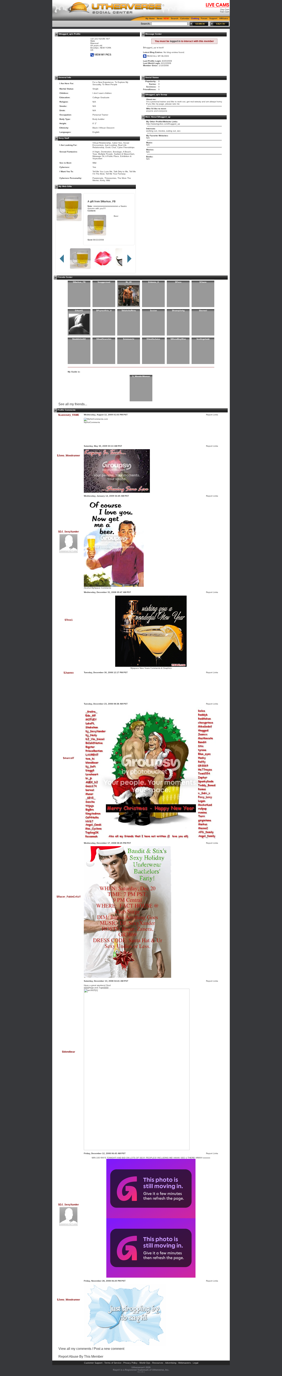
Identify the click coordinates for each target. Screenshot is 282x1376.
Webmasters (184, 1363)
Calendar (184, 18)
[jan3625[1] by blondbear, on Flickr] (137, 1149)
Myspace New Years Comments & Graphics (151, 668)
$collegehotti (203, 339)
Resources (157, 1363)
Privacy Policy (130, 1363)
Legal (195, 1363)
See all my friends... (72, 404)
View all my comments (74, 1348)
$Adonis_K (153, 282)
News (159, 18)
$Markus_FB (108, 201)
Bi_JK (129, 282)
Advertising (170, 1363)
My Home (150, 18)
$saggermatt (104, 282)
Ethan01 (79, 310)
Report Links (212, 415)
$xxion (153, 310)
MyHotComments (92, 422)
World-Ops (144, 1363)
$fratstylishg (178, 310)
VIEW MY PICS (102, 54)
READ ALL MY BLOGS (157, 56)
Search (174, 18)
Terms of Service (112, 1363)
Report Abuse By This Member (80, 1356)
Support (213, 18)
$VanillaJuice (153, 339)
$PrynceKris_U (103, 310)
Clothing (195, 18)
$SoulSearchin (103, 339)
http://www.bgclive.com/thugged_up (163, 124)
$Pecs (178, 282)
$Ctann (202, 282)
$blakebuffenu (129, 310)
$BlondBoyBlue (178, 339)
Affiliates (223, 18)
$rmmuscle (128, 339)
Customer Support (93, 1363)
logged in (175, 41)
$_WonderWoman (141, 376)
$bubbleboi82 (79, 339)
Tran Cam (224, 12)
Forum (204, 18)
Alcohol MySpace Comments (97, 588)
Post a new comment (109, 1348)
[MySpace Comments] (114, 586)
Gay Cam (224, 9)
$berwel (203, 310)
